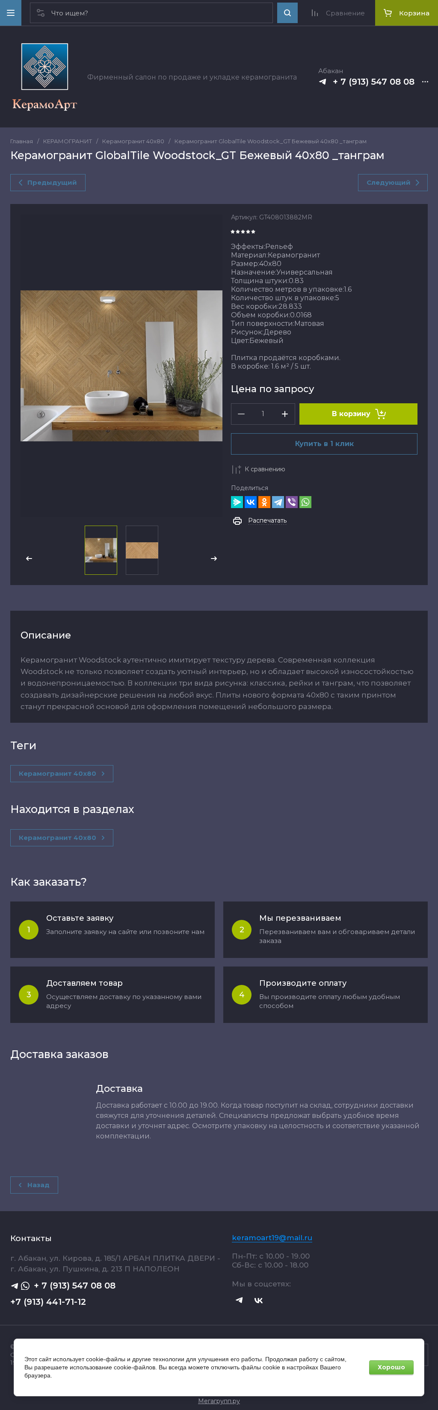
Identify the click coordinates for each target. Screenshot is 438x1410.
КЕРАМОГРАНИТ (67, 141)
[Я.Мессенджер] (237, 502)
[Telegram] (278, 502)
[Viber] (292, 502)
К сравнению (265, 469)
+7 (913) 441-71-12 (48, 1302)
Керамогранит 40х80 (133, 141)
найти (287, 13)
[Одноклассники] (264, 502)
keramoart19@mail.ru (272, 1237)
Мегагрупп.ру (219, 1401)
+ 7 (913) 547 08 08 (373, 81)
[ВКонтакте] (251, 502)
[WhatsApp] (305, 502)
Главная (21, 141)
